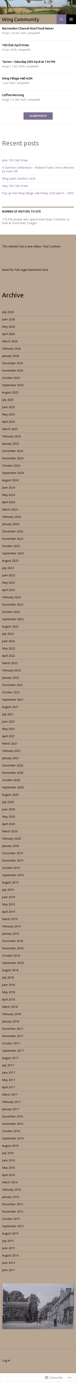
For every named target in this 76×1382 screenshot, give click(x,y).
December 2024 (12, 451)
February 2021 (11, 751)
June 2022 (8, 641)
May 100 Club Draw (15, 186)
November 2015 (12, 1211)
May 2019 (8, 904)
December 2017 (12, 1029)
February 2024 (11, 517)
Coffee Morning (13, 95)
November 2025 (12, 370)
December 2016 (12, 1116)
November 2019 (12, 860)
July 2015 (8, 1241)
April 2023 (8, 590)
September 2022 (13, 619)
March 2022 (10, 663)
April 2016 (8, 1175)
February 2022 (11, 670)
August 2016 (10, 1146)
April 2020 (8, 824)
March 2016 (10, 1182)
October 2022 (11, 612)
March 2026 (10, 341)
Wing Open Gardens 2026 (18, 178)
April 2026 (8, 334)
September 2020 (13, 787)
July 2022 (8, 634)
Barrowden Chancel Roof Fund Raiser (28, 28)
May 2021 (8, 729)
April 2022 (8, 656)
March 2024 (10, 509)
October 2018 (11, 955)
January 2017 (10, 1109)
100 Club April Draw (15, 45)
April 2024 (8, 502)
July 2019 (8, 890)
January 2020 (10, 846)
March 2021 (10, 743)
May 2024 (8, 495)
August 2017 (10, 1058)
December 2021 (12, 685)
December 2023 (12, 531)
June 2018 (8, 985)
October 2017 (11, 1043)
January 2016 (10, 1197)
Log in (6, 1360)
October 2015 (11, 1219)
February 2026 (11, 348)
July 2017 (8, 1065)
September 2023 (13, 553)
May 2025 (8, 414)
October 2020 (11, 780)
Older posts (38, 116)
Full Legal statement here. (32, 270)
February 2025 (11, 436)
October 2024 (11, 465)
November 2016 (12, 1124)
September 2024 (13, 473)
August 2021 (10, 707)
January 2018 (10, 1021)
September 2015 (13, 1226)
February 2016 (11, 1189)
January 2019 (10, 933)
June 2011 (8, 1270)
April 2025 (8, 422)
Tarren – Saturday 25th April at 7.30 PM (28, 61)
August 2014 (10, 1255)
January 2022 (10, 678)
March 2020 (10, 831)
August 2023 (10, 561)
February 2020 (11, 838)
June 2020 (8, 809)
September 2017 (13, 1050)
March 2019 (10, 919)
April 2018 (8, 999)
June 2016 (8, 1160)
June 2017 (8, 1072)
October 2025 (11, 378)
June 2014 (8, 1263)
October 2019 (11, 868)
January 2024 (10, 524)
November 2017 (12, 1036)
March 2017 (10, 1094)
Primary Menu (71, 19)
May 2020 (8, 816)
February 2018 (11, 1014)
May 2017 (8, 1080)
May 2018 (8, 992)
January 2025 (10, 443)
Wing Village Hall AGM (17, 78)
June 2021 (8, 721)
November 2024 (12, 458)
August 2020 (10, 795)
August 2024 (10, 480)
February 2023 (11, 597)
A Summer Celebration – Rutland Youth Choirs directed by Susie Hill (38, 169)
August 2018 (10, 970)
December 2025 (12, 363)
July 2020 (8, 802)
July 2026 (8, 312)
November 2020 (12, 773)
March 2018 (10, 1007)
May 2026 (8, 326)
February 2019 (11, 926)
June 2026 (8, 319)
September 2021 (13, 699)
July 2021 (8, 714)
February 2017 (11, 1102)
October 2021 (11, 692)
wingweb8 (34, 33)
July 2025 (8, 400)
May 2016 (8, 1168)
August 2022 (10, 626)
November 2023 (12, 539)
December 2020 (12, 765)
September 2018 (13, 963)
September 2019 (13, 875)
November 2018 (12, 948)
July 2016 (8, 1153)
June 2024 (8, 487)
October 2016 (11, 1131)
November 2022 (12, 604)
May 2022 (8, 648)
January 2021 (10, 758)
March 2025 (10, 429)
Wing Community (20, 19)
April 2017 (8, 1087)
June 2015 (8, 1248)
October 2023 (11, 546)
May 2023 (8, 582)
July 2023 (8, 568)
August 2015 (10, 1233)
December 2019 (12, 853)
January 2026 (10, 356)
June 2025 (8, 407)
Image (5, 33)
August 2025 (10, 392)
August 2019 (10, 882)
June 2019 (8, 897)
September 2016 (13, 1138)
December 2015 (12, 1204)
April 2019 (8, 912)
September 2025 (13, 385)
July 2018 (8, 977)
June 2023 (8, 575)
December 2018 (12, 941)
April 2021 (8, 736)
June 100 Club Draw (15, 160)
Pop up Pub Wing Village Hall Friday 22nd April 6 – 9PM (38, 193)
